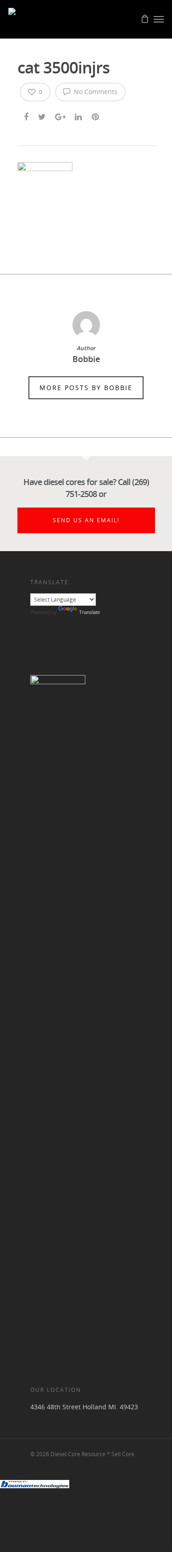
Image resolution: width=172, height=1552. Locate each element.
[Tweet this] (42, 115)
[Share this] (27, 115)
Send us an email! (86, 520)
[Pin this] (96, 115)
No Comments (94, 91)
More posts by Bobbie (86, 387)
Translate (89, 612)
